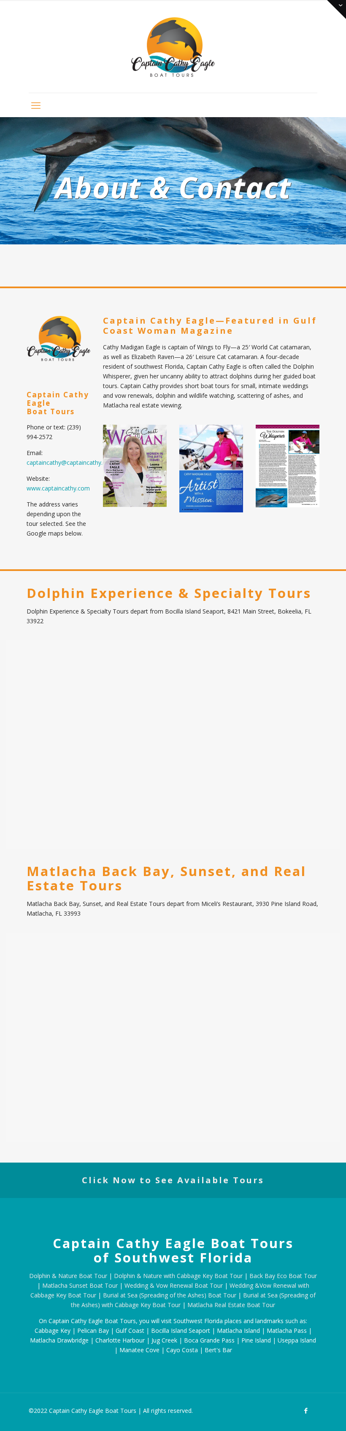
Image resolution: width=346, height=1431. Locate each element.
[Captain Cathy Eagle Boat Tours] (173, 46)
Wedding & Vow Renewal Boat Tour (173, 1285)
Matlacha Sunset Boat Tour (80, 1285)
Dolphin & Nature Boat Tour (68, 1276)
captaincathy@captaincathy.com (71, 462)
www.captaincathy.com (58, 488)
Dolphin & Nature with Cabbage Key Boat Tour (178, 1276)
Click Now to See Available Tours (173, 1180)
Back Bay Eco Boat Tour (283, 1276)
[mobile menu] (36, 105)
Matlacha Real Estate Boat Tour (231, 1305)
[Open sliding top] (336, 9)
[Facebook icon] (306, 1410)
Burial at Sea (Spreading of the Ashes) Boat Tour (169, 1295)
